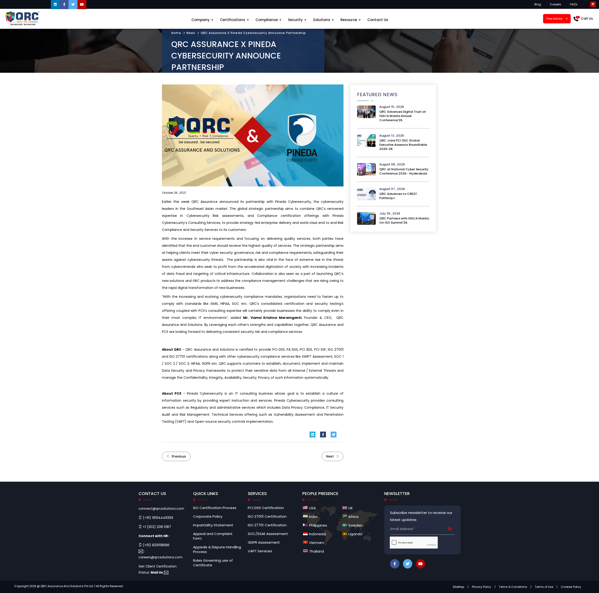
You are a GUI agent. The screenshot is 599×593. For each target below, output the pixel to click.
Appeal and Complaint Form (213, 536)
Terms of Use (544, 587)
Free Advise (554, 19)
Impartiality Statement (213, 525)
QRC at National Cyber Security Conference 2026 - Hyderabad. (403, 171)
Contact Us (377, 19)
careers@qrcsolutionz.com (161, 557)
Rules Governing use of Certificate (213, 563)
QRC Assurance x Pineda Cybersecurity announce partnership (253, 33)
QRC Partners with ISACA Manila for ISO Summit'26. (404, 220)
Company (200, 19)
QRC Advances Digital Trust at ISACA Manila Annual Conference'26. (402, 115)
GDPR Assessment (264, 542)
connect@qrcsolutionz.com (161, 508)
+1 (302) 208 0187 (156, 526)
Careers (555, 4)
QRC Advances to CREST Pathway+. (398, 196)
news (190, 33)
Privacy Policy (481, 587)
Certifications (232, 19)
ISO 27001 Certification (267, 516)
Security (295, 19)
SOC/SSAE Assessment (268, 533)
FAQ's (573, 4)
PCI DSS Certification (266, 508)
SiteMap (458, 587)
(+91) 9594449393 (157, 517)
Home (176, 33)
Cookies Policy (571, 587)
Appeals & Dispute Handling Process (217, 549)
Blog (537, 4)
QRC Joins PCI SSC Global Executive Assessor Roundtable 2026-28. (403, 144)
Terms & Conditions (513, 587)
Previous (178, 456)
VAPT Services (260, 551)
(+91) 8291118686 (155, 545)
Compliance (267, 19)
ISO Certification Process (214, 508)
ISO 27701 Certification (267, 525)
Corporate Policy (207, 516)
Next (330, 456)
